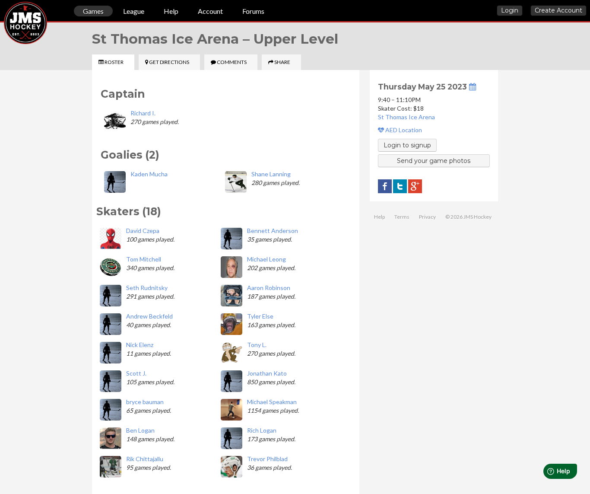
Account (210, 11)
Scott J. (136, 373)
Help (171, 11)
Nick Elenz (139, 344)
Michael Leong (266, 259)
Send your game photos (433, 161)
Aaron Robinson (268, 287)
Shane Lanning (271, 174)
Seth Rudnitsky (147, 287)
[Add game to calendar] (472, 86)
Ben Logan (140, 430)
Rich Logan (261, 430)
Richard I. (142, 113)
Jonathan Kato (267, 373)
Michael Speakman (272, 401)
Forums (253, 11)
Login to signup (407, 145)
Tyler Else (260, 316)
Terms (401, 217)
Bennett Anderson (272, 230)
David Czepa (142, 230)
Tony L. (256, 344)
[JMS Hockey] (4, 12)
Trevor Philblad (267, 458)
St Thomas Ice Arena (406, 117)
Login (509, 10)
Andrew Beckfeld (149, 316)
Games (93, 11)
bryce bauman (145, 401)
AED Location (403, 130)
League (133, 11)
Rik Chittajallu (144, 458)
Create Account (558, 10)
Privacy (427, 217)
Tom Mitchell (143, 259)
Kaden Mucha (149, 174)
